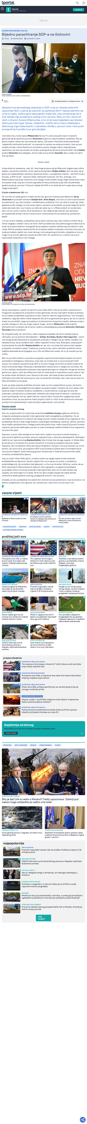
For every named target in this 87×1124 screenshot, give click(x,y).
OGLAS (43, 20)
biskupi (46, 526)
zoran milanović (9, 526)
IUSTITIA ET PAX (58, 526)
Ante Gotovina (35, 526)
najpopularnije (13, 843)
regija (33, 745)
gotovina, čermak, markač (13, 530)
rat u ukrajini (21, 745)
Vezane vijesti (43, 162)
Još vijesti (41, 918)
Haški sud (22, 526)
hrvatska (7, 745)
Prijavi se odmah (10, 733)
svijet (57, 745)
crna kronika (45, 745)
